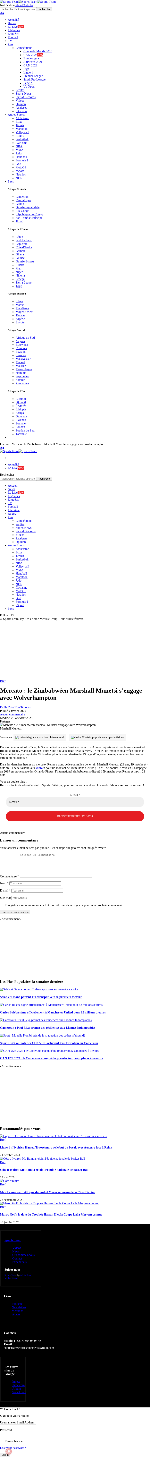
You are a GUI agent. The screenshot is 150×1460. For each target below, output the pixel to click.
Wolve (40, 768)
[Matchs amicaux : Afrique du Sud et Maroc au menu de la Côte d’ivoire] (9, 1181)
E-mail (75, 794)
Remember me (13, 1441)
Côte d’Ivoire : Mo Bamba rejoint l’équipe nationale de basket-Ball (44, 1169)
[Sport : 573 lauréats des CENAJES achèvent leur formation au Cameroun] (42, 1035)
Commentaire (9, 876)
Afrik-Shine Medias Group (17, 1276)
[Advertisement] (75, 650)
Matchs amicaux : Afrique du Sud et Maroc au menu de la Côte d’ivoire (47, 1192)
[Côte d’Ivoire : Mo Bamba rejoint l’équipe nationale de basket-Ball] (42, 1158)
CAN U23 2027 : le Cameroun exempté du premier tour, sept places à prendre (51, 1058)
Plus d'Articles (24, 5)
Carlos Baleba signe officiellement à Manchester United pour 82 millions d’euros (53, 1012)
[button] (2, 13)
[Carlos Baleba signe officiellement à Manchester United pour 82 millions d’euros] (51, 1004)
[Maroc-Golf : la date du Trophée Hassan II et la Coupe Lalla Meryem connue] (49, 1203)
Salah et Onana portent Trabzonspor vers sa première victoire (41, 997)
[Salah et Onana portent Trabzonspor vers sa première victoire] (39, 989)
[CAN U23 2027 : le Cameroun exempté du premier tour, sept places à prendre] (49, 1050)
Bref (2, 681)
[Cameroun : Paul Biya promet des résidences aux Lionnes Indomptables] (46, 1020)
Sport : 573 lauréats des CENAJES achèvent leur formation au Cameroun (49, 1043)
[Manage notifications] (8, 1451)
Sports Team (12, 1240)
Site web (5, 897)
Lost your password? (13, 1447)
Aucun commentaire (12, 714)
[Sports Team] (28, 1)
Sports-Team (10, 1275)
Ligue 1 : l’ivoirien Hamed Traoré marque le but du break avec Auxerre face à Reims (56, 1147)
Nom (4, 883)
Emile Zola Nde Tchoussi (15, 707)
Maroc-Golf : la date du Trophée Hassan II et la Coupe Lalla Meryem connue (51, 1214)
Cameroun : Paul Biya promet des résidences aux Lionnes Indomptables (47, 1027)
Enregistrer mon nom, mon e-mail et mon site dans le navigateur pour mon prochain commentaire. (65, 905)
